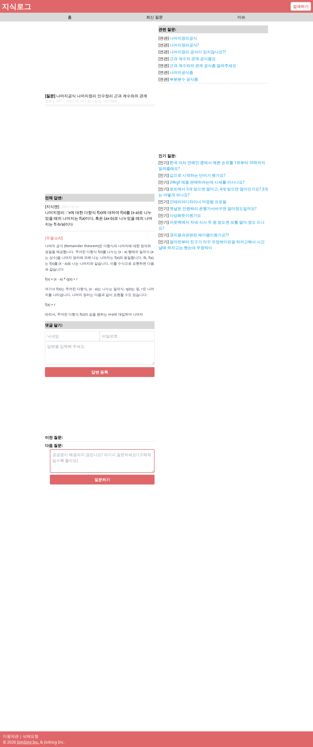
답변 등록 (99, 387)
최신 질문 (154, 17)
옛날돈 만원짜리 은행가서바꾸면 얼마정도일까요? (213, 208)
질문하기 (102, 495)
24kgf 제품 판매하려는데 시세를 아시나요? (207, 182)
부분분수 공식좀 (184, 79)
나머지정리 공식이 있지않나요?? (198, 52)
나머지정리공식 (183, 38)
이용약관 (11, 736)
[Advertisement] (100, 57)
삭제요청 (30, 736)
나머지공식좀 (181, 72)
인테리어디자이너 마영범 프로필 (198, 201)
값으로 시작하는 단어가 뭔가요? (197, 175)
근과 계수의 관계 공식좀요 (193, 58)
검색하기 (301, 6)
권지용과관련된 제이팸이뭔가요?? (199, 235)
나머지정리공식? (184, 45)
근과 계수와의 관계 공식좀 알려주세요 (203, 65)
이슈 (241, 17)
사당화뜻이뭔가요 (185, 215)
